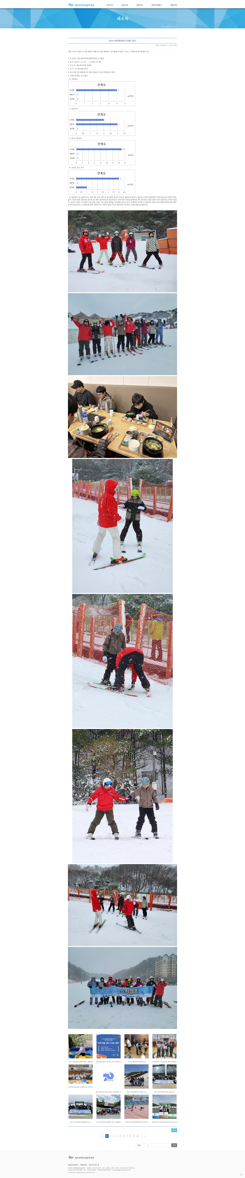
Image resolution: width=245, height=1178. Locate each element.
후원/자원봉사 (156, 5)
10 (138, 1136)
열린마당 (174, 5)
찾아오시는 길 (94, 1165)
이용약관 (83, 1165)
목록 (174, 1130)
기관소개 (109, 5)
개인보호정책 (73, 1165)
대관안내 (139, 5)
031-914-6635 (78, 1170)
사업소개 (124, 5)
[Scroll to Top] (241, 1174)
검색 (174, 1145)
